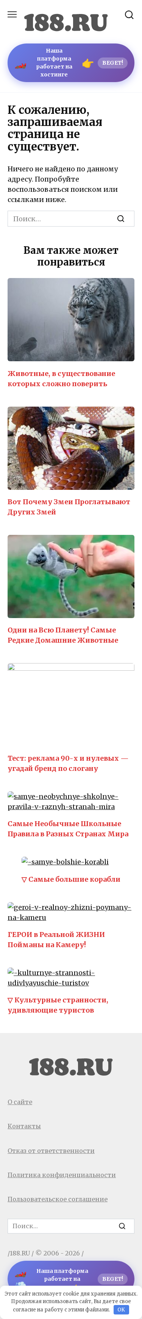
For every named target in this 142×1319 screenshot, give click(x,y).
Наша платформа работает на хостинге (68, 62)
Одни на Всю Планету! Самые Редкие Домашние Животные (63, 635)
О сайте (20, 1102)
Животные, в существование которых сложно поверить (61, 378)
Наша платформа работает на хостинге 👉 (68, 1279)
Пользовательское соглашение (58, 1199)
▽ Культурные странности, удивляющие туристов (58, 1005)
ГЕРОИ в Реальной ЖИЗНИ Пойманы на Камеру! (56, 939)
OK (121, 1310)
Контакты (24, 1126)
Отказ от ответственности (51, 1150)
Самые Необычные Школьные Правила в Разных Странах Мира (68, 828)
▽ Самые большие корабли (71, 879)
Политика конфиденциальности (62, 1175)
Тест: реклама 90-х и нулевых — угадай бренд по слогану (68, 763)
